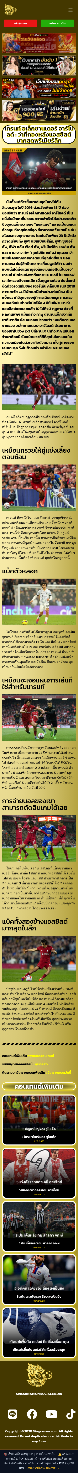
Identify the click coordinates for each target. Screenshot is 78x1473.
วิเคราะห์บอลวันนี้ (59, 1072)
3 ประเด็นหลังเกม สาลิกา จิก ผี (39, 1243)
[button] (70, 9)
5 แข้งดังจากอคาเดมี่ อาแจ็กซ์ (39, 1190)
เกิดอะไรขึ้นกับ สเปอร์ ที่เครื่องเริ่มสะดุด (39, 1349)
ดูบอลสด (41, 1064)
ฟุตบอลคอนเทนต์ (41, 1055)
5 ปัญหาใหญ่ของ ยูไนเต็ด (39, 1136)
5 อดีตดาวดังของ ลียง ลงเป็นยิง (39, 1296)
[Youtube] (51, 1414)
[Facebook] (32, 1414)
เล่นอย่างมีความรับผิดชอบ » (43, 1468)
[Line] (12, 1414)
